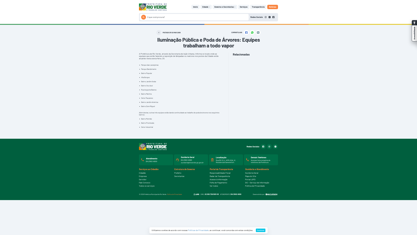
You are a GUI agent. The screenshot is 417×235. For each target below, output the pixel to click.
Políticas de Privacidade (198, 230)
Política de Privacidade (174, 194)
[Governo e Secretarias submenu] (234, 7)
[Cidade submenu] (209, 7)
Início (195, 7)
